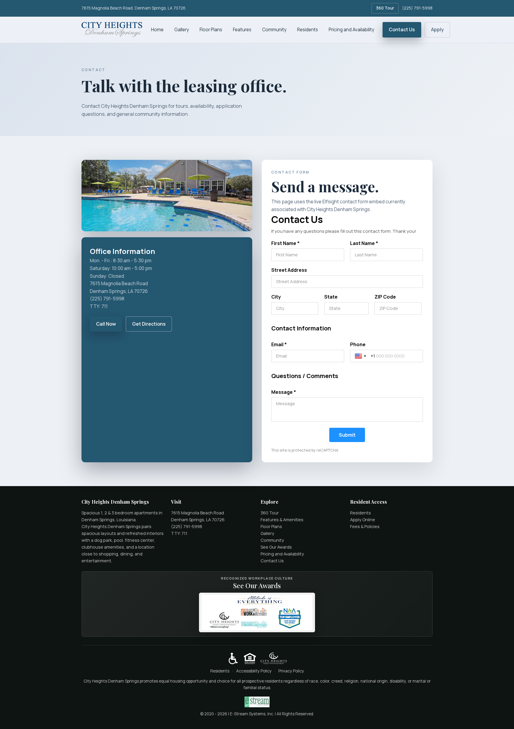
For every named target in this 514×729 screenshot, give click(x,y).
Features (242, 29)
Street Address (289, 270)
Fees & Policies (365, 526)
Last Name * (364, 243)
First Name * (285, 243)
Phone (358, 344)
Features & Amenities (282, 519)
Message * (283, 392)
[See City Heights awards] (257, 612)
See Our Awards (276, 547)
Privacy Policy (291, 671)
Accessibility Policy (254, 671)
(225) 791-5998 (417, 8)
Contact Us (402, 29)
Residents (307, 29)
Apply (437, 29)
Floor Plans (211, 29)
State (331, 297)
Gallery (181, 29)
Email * (279, 344)
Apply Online (362, 519)
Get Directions (149, 324)
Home (157, 29)
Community (274, 29)
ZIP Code (385, 297)
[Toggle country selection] (361, 356)
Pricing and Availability (351, 29)
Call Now (106, 324)
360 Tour (385, 8)
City (276, 297)
